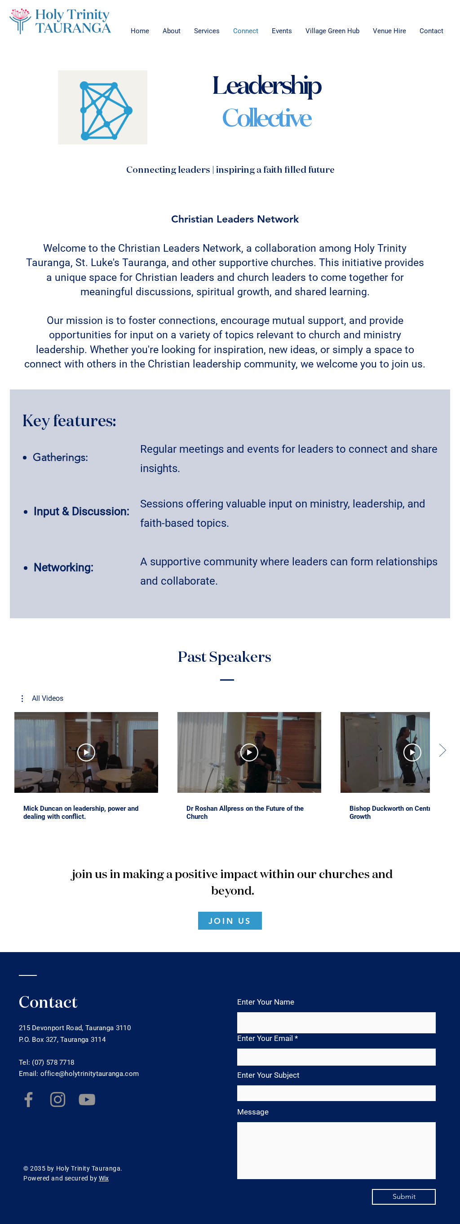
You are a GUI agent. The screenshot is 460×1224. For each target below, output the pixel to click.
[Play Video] (86, 752)
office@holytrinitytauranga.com (89, 1074)
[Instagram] (58, 1099)
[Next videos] (442, 750)
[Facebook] (28, 1099)
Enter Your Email (265, 1038)
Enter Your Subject (268, 1075)
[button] (42, 699)
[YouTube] (87, 1099)
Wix (104, 1178)
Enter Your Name (265, 1002)
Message (253, 1112)
